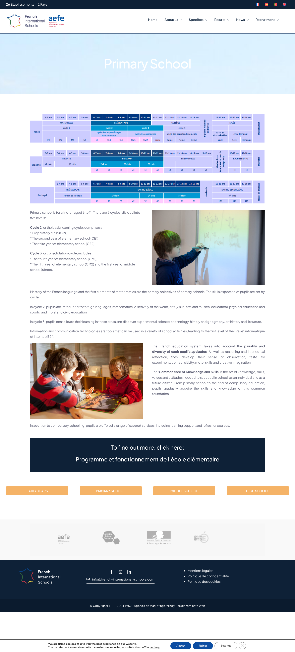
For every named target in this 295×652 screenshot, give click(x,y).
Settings (226, 646)
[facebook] (111, 571)
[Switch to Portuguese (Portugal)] (275, 4)
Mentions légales (200, 570)
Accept (180, 646)
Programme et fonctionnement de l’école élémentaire (147, 459)
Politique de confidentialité (208, 576)
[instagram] (120, 571)
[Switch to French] (257, 4)
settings (155, 647)
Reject (203, 646)
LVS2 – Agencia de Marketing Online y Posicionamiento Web (165, 605)
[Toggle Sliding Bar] (285, 19)
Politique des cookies (204, 581)
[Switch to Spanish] (266, 4)
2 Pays (42, 4)
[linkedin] (129, 571)
